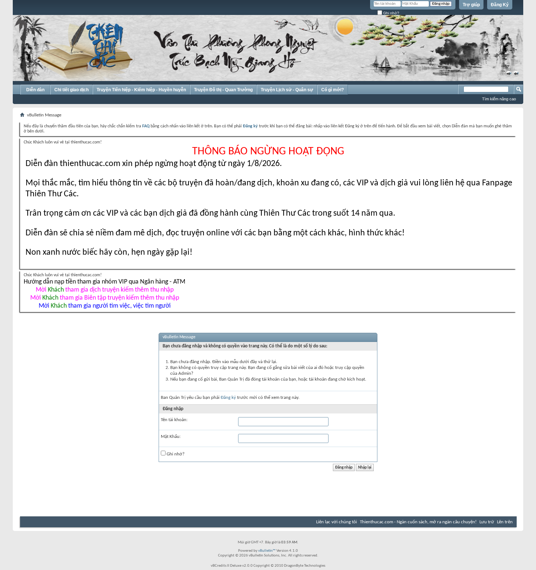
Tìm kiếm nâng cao (499, 99)
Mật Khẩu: (170, 436)
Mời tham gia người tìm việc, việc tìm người (105, 306)
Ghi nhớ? (390, 13)
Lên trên (505, 522)
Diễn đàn (35, 89)
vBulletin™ (267, 551)
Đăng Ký (500, 4)
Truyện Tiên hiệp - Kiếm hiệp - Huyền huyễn (141, 89)
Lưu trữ (486, 522)
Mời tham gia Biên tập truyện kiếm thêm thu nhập (104, 297)
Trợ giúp (471, 4)
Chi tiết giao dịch (71, 89)
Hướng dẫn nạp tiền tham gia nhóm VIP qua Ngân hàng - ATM (104, 281)
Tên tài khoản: (174, 419)
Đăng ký (228, 397)
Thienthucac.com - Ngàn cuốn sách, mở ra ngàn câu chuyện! (418, 522)
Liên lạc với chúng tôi (336, 522)
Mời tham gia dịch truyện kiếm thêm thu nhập (105, 289)
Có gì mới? (332, 89)
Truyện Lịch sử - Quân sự (287, 89)
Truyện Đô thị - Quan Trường (223, 89)
